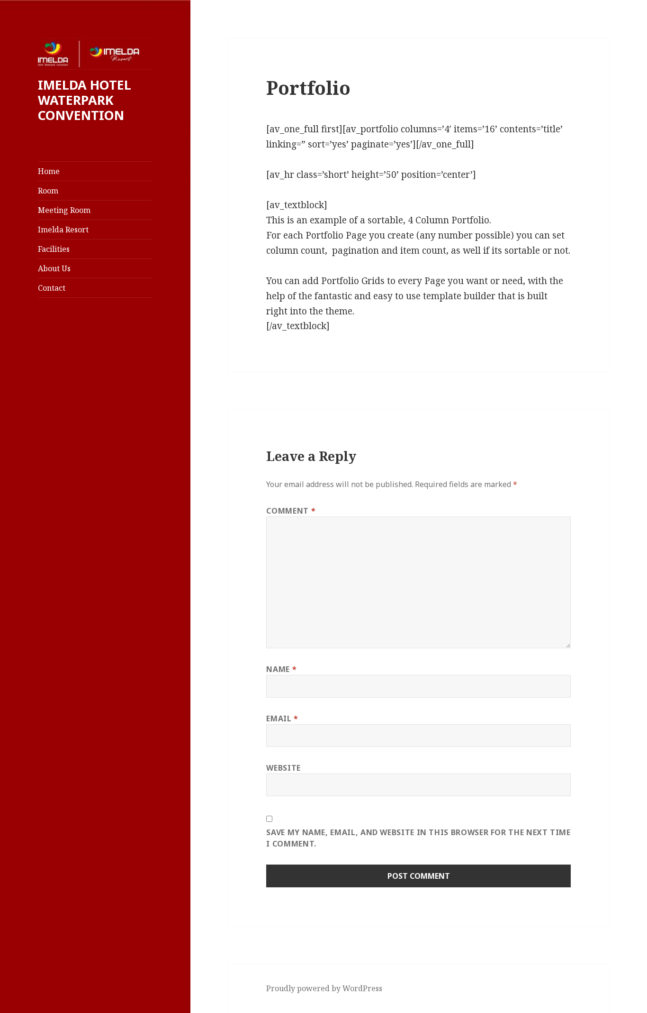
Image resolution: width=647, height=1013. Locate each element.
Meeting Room (64, 210)
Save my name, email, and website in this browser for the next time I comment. (418, 838)
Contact (51, 288)
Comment (290, 511)
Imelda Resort (63, 229)
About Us (54, 268)
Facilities (54, 249)
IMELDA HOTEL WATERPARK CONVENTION (84, 100)
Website (283, 768)
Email (282, 718)
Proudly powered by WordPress (324, 988)
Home (49, 171)
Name (281, 669)
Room (48, 190)
